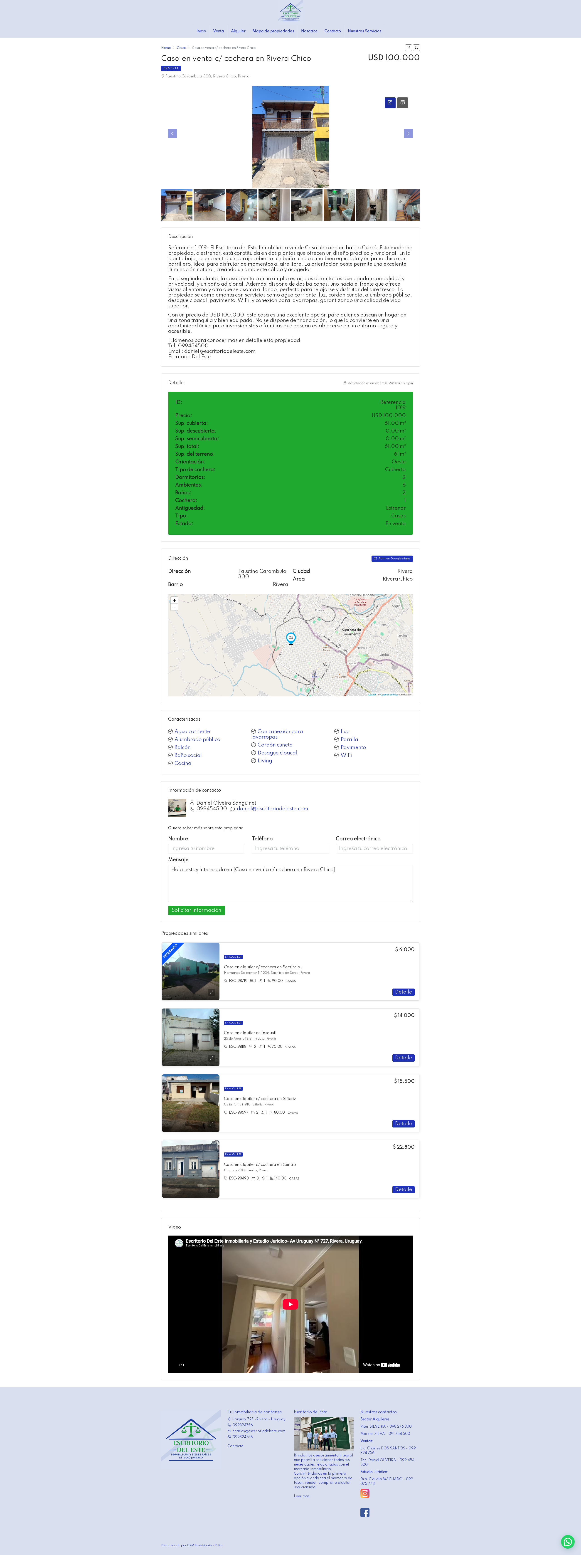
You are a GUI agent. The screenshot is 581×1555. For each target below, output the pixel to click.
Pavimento (353, 747)
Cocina (183, 763)
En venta (171, 68)
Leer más (302, 1496)
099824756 (243, 1425)
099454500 (211, 808)
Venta (218, 31)
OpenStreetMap (389, 694)
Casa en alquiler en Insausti (250, 1033)
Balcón (183, 747)
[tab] (390, 102)
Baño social (188, 755)
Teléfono (262, 838)
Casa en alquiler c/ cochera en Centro (260, 1165)
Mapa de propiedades (273, 31)
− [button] (174, 607)
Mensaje (178, 859)
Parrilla (349, 739)
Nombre (178, 838)
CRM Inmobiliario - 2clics (205, 1545)
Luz (345, 731)
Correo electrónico (358, 838)
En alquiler (233, 957)
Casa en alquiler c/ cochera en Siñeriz (260, 1099)
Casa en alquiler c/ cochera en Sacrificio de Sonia (271, 967)
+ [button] (174, 600)
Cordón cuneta (275, 745)
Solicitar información (196, 910)
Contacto (333, 31)
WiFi (346, 755)
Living (265, 761)
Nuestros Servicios (364, 31)
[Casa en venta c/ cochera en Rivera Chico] (291, 638)
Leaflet (372, 694)
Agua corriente (192, 731)
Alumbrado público (197, 739)
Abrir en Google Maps (394, 558)
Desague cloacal (277, 753)
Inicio (201, 31)
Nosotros (309, 31)
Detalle (403, 992)
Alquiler (238, 31)
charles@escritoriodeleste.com (259, 1431)
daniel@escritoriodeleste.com (272, 808)
